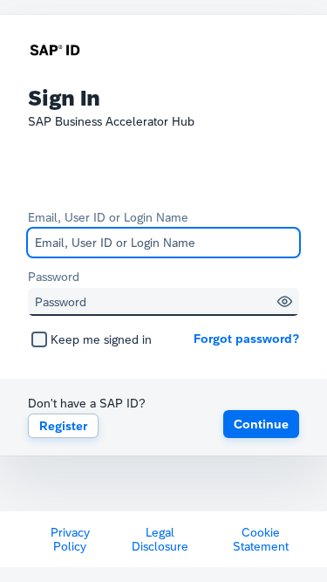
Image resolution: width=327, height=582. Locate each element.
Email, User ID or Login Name (108, 217)
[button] (284, 301)
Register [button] (63, 426)
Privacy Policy (70, 539)
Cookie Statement (261, 539)
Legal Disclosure (160, 539)
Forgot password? (246, 339)
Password (53, 277)
